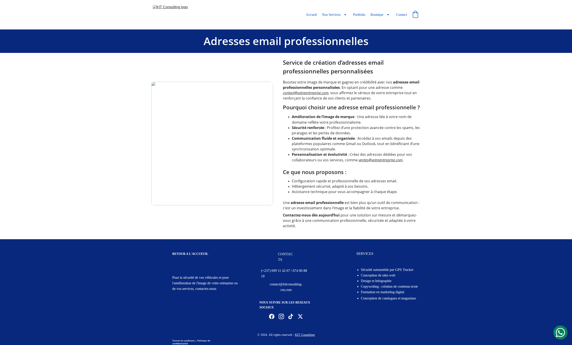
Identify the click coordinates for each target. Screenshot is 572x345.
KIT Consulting (305, 335)
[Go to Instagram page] (281, 316)
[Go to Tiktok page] (290, 316)
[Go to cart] (415, 14)
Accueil (311, 15)
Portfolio (359, 15)
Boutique (376, 15)
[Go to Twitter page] (300, 316)
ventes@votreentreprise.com (381, 160)
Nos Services (331, 15)
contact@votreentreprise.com (305, 92)
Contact (401, 15)
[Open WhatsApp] (560, 332)
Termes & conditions (183, 340)
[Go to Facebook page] (271, 316)
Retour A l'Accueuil (190, 254)
